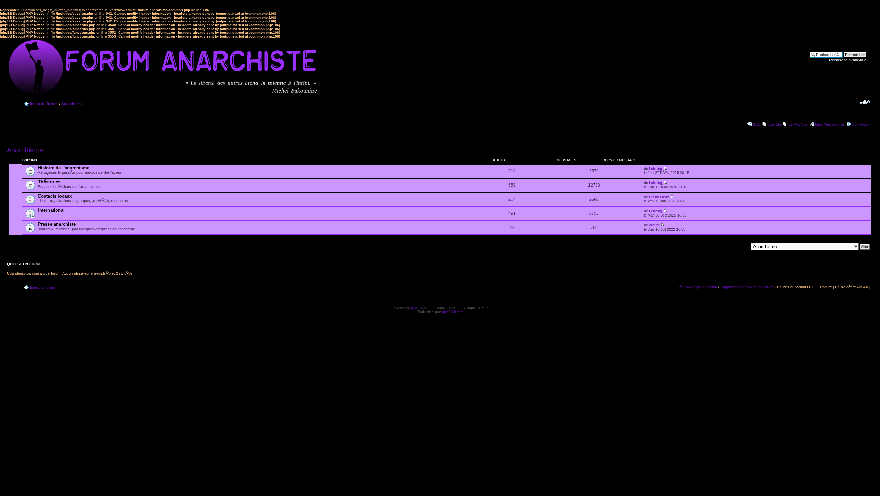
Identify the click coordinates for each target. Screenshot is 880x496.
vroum (654, 225)
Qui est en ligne (24, 264)
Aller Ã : (742, 246)
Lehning (655, 169)
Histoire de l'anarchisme (63, 167)
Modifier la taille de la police (865, 102)
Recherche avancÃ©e (847, 60)
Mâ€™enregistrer (829, 124)
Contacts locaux (55, 196)
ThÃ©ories (49, 181)
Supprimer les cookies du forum (746, 287)
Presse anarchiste (57, 224)
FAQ (757, 124)
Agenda (774, 124)
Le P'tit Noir (798, 124)
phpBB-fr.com (452, 312)
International (51, 210)
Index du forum (44, 104)
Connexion (861, 124)
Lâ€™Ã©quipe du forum (697, 287)
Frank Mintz (659, 197)
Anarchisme (72, 104)
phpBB (416, 308)
